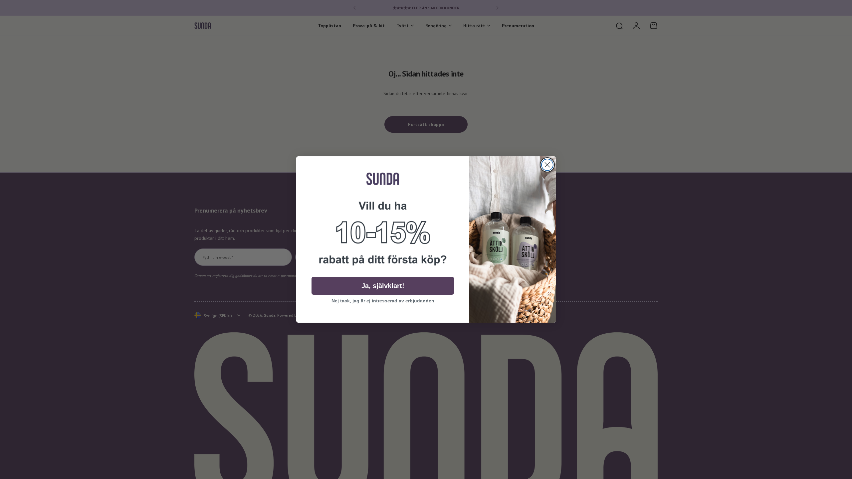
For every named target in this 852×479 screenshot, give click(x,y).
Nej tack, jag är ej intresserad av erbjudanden (382, 300)
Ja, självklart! (382, 285)
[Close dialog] (547, 165)
